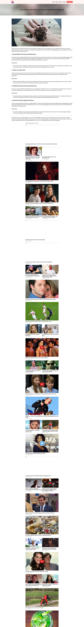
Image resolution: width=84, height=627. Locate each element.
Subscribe (70, 1)
